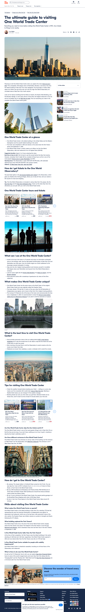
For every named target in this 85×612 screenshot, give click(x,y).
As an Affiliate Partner (74, 597)
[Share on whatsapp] (76, 32)
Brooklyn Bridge (11, 274)
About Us (64, 593)
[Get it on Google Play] (32, 594)
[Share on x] (68, 32)
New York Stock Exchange (43, 558)
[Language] (74, 2)
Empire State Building (29, 272)
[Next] (54, 206)
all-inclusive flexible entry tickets (28, 175)
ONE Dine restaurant (33, 441)
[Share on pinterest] (73, 32)
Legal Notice (42, 595)
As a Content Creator (74, 595)
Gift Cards (64, 601)
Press (63, 599)
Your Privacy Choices (44, 599)
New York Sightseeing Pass (24, 184)
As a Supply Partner (74, 593)
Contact (41, 593)
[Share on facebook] (71, 32)
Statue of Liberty (41, 272)
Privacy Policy (42, 597)
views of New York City (37, 391)
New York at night (25, 98)
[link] (12, 206)
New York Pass (8, 184)
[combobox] (19, 2)
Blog (63, 597)
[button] (12, 206)
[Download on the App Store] (32, 599)
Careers (63, 595)
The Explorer (64, 603)
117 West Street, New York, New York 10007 (21, 164)
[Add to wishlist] (18, 195)
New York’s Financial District (43, 554)
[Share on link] (79, 32)
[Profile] (79, 2)
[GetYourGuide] (6, 3)
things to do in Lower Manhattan (21, 159)
